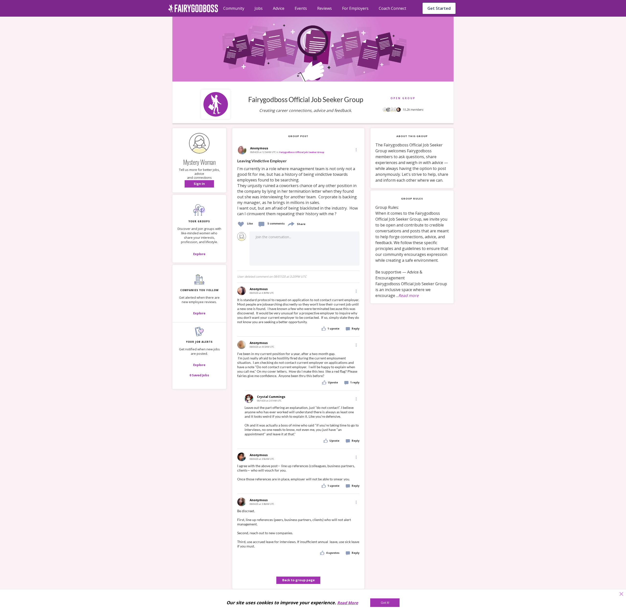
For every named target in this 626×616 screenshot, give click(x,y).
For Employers (355, 8)
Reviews (324, 8)
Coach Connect (392, 8)
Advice (278, 8)
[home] (193, 8)
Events (301, 8)
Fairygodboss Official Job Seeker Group (301, 152)
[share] (290, 223)
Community (233, 8)
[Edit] (355, 149)
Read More (347, 602)
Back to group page (298, 580)
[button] (199, 184)
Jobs (259, 8)
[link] (298, 187)
